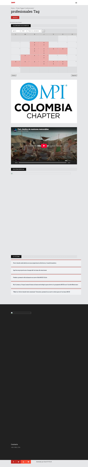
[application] (44, 145)
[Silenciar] (72, 163)
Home (13, 8)
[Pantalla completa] (75, 163)
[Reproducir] (13, 163)
